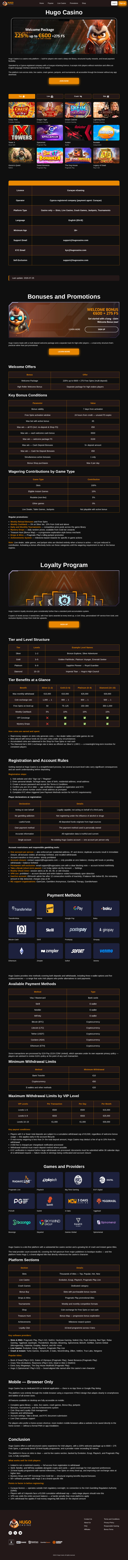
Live (48, 96)
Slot (104, 96)
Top (20, 96)
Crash (76, 96)
